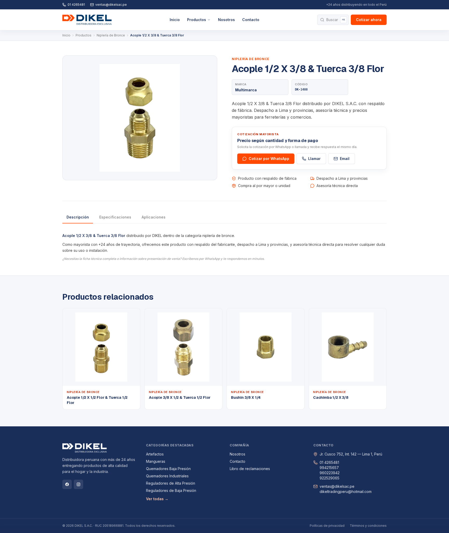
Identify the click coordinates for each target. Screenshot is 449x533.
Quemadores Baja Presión (168, 468)
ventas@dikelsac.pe (111, 5)
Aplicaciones (154, 217)
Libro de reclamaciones (250, 468)
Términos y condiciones (368, 526)
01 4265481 (76, 5)
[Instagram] (78, 484)
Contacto (250, 19)
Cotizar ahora (368, 19)
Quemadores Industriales (167, 476)
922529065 (329, 478)
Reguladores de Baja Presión (171, 490)
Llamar (314, 158)
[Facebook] (67, 484)
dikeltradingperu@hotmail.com (346, 491)
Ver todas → (157, 499)
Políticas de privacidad (327, 526)
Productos (196, 19)
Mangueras (155, 461)
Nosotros (226, 19)
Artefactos (155, 454)
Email (344, 158)
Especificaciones (115, 217)
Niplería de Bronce (111, 35)
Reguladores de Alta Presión (170, 483)
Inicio (175, 19)
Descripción (78, 217)
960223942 (330, 473)
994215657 (329, 467)
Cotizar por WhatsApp (269, 158)
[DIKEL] (87, 20)
